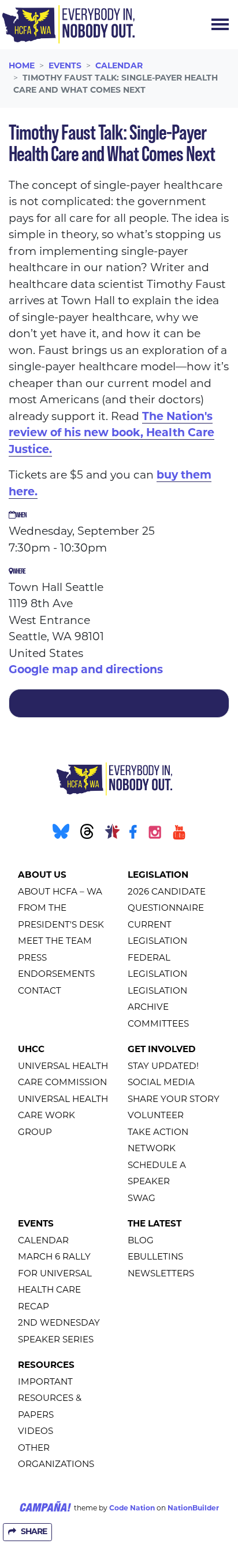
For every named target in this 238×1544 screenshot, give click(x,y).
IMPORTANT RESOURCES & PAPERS (49, 1399)
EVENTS (36, 1224)
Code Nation (132, 1508)
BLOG (141, 1241)
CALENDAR (43, 1241)
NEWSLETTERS (161, 1274)
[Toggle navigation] (220, 24)
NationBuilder (193, 1508)
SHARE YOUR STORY (174, 1100)
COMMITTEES (158, 1024)
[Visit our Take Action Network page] (111, 834)
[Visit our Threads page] (85, 834)
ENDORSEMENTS (56, 974)
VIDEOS (35, 1432)
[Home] (68, 24)
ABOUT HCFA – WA (60, 892)
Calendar (119, 66)
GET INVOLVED (162, 1050)
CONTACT (39, 991)
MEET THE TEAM (55, 941)
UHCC (31, 1050)
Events (65, 66)
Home (22, 66)
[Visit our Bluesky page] (60, 834)
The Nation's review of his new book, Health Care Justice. (111, 434)
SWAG (141, 1199)
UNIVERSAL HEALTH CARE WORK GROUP (63, 1116)
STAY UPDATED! (163, 1067)
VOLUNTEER (156, 1116)
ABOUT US (42, 875)
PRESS (32, 958)
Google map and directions (86, 670)
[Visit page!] (134, 834)
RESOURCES (46, 1366)
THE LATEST (154, 1224)
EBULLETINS (155, 1257)
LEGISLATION (158, 875)
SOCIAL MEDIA (161, 1083)
